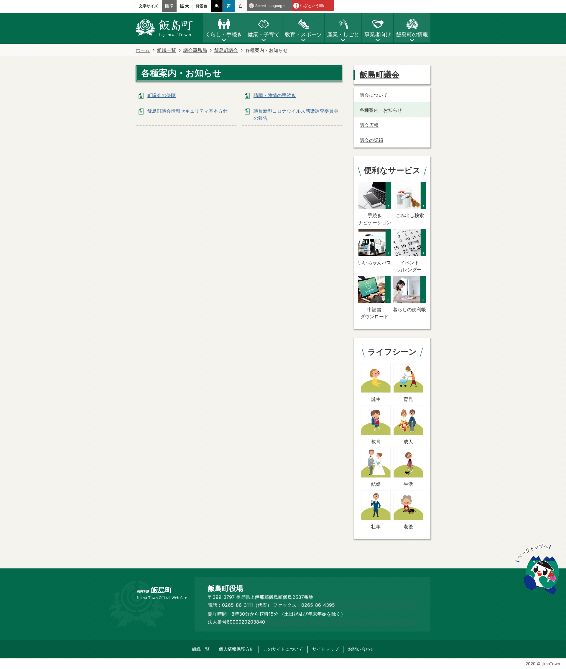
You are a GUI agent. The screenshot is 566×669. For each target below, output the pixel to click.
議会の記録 (371, 140)
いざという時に (313, 6)
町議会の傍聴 (161, 95)
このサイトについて (283, 649)
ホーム (143, 50)
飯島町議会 (226, 50)
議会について (374, 95)
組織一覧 (166, 50)
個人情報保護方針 (236, 649)
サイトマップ (325, 649)
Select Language (269, 6)
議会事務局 (195, 50)
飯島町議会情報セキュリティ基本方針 (187, 111)
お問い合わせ (361, 649)
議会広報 (369, 125)
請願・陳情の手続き (275, 95)
